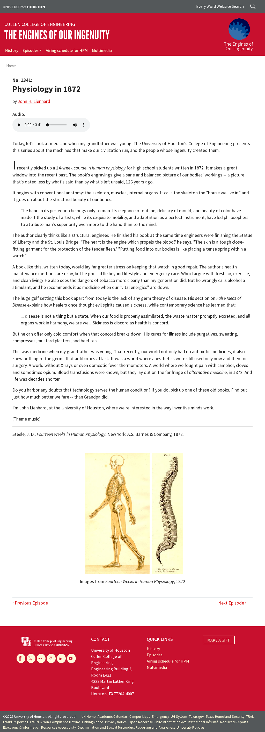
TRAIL (250, 716)
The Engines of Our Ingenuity (56, 35)
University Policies (190, 727)
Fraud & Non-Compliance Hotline (55, 722)
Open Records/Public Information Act (157, 722)
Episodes (31, 50)
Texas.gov (196, 716)
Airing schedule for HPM (67, 50)
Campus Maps (139, 716)
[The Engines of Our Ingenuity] (242, 32)
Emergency (160, 716)
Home (11, 65)
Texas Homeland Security (225, 716)
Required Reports (234, 722)
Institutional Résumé (203, 722)
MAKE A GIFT (218, 640)
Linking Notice (93, 722)
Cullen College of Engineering (39, 24)
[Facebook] (21, 658)
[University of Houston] (24, 6)
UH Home (89, 716)
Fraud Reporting (15, 722)
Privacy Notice (116, 722)
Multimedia (102, 50)
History (11, 50)
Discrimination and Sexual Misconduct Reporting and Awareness (126, 727)
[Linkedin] (61, 658)
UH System (179, 716)
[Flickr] (41, 658)
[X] (31, 658)
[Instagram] (51, 658)
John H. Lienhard (34, 101)
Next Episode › (232, 603)
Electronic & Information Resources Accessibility (39, 727)
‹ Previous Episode (30, 603)
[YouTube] (71, 658)
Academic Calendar (112, 716)
